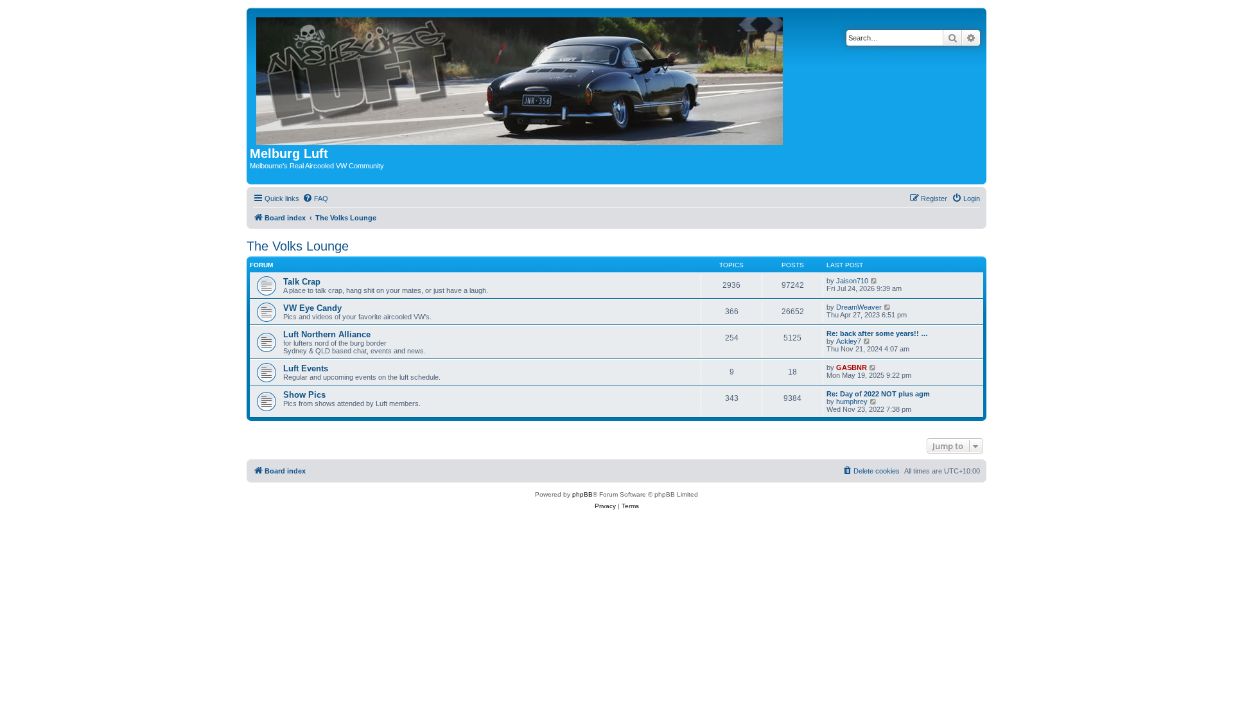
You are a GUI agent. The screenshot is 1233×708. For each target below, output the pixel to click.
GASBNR (851, 367)
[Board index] (520, 78)
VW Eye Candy (312, 308)
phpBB (582, 494)
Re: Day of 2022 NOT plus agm (878, 394)
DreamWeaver (859, 307)
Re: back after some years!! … (877, 333)
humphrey (852, 401)
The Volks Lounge (298, 246)
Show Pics (304, 395)
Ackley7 (848, 341)
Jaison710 (852, 281)
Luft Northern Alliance (327, 334)
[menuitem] (315, 198)
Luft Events (305, 368)
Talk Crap (301, 282)
